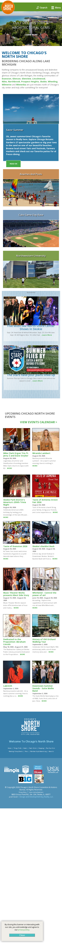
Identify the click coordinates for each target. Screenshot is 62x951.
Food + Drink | (33, 748)
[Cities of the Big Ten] (25, 782)
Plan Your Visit (50, 748)
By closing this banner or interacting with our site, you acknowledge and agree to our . (22, 927)
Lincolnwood (38, 78)
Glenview (26, 78)
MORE (9, 468)
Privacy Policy (23, 792)
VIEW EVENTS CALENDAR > (38, 422)
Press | (27, 751)
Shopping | (41, 748)
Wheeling (53, 81)
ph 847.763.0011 (14, 797)
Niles (4, 81)
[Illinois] (11, 773)
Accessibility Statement (36, 792)
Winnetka (21, 84)
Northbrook (14, 81)
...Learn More (46, 335)
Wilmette (7, 84)
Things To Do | (18, 748)
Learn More (31, 34)
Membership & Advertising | (39, 751)
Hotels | (25, 748)
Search (43, 7)
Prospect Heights (30, 81)
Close (22, 935)
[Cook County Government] (25, 773)
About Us (51, 751)
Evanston (6, 78)
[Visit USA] (53, 773)
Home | (10, 748)
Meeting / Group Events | (16, 751)
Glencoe (16, 78)
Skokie (43, 81)
